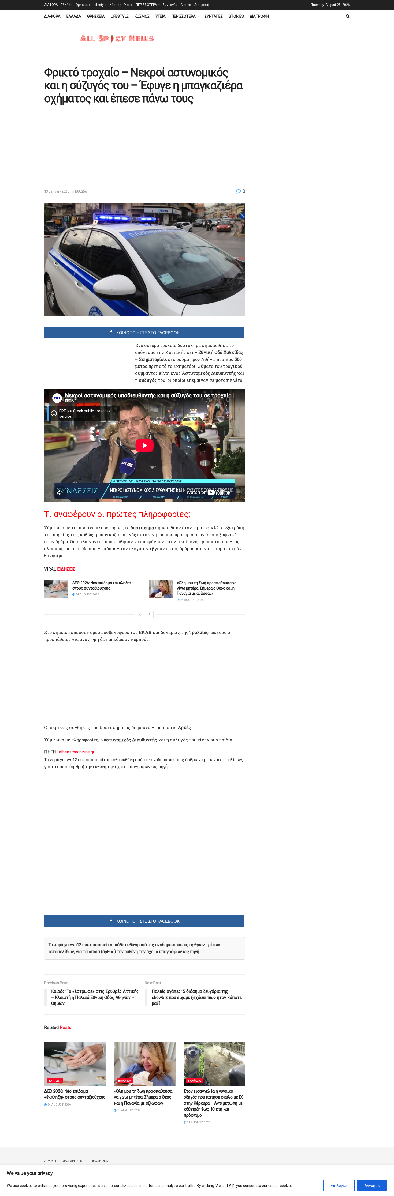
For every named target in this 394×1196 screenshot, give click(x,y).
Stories (186, 5)
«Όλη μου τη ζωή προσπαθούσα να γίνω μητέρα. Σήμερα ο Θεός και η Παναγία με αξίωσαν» (206, 588)
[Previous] (140, 614)
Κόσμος (115, 5)
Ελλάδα (66, 5)
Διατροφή (201, 5)
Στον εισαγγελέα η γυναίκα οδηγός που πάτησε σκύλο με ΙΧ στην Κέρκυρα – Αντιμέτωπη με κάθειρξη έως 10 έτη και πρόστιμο (213, 1103)
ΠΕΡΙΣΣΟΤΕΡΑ (146, 5)
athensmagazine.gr (76, 751)
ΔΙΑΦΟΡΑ (51, 5)
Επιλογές (339, 1185)
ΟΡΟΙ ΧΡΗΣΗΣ (72, 1161)
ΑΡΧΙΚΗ (50, 1161)
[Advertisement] (89, 147)
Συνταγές (170, 5)
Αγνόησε (372, 1185)
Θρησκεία (83, 5)
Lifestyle (100, 5)
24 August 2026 (87, 594)
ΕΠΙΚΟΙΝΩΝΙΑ (99, 1161)
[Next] (150, 614)
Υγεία (128, 5)
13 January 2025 (56, 191)
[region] (197, 1180)
